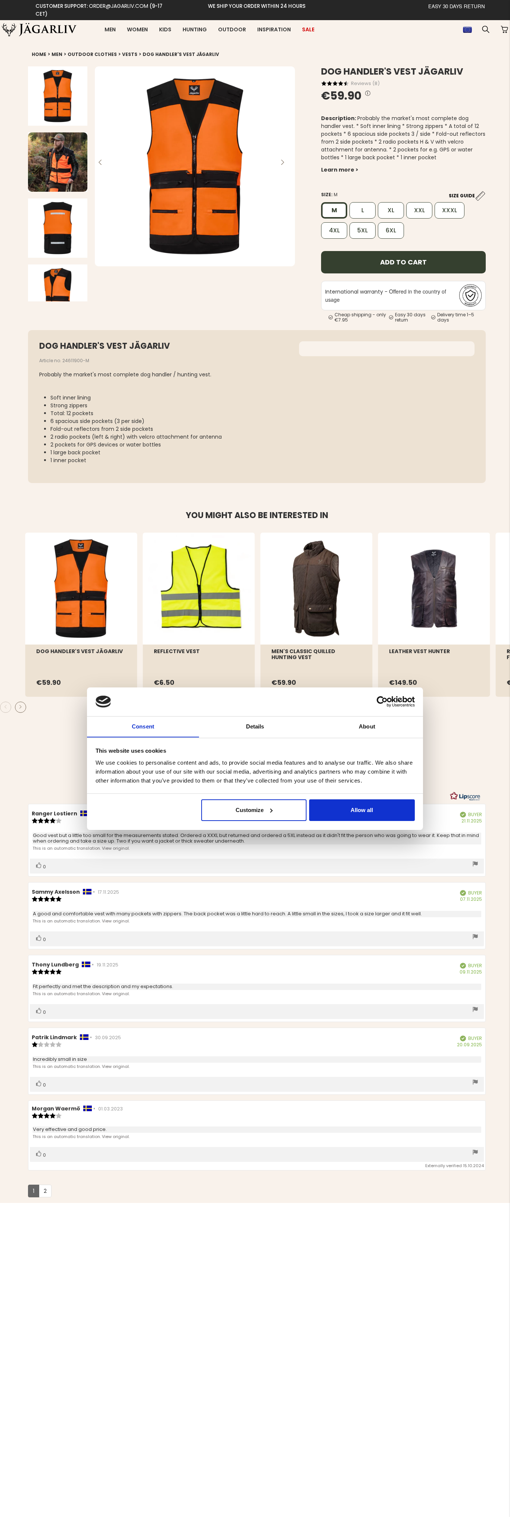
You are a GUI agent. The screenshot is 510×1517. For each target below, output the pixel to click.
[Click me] (367, 93)
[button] (485, 29)
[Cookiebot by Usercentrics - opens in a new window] (382, 701)
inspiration (274, 29)
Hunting (195, 29)
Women (137, 29)
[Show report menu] (475, 864)
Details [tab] (255, 726)
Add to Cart (403, 262)
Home (39, 54)
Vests (129, 54)
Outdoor (232, 29)
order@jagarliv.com (118, 6)
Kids (165, 29)
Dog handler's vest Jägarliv (181, 54)
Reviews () (365, 83)
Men (110, 29)
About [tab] (367, 726)
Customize (250, 810)
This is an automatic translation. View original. (81, 848)
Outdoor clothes (92, 54)
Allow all (362, 810)
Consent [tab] (143, 726)
